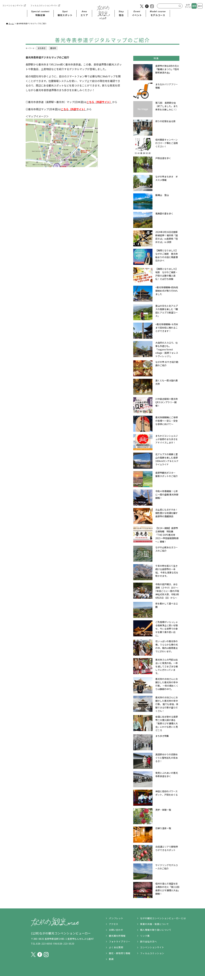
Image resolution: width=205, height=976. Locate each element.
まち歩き (41, 48)
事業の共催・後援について (154, 924)
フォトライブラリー (120, 941)
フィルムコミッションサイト (43, 5)
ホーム (11, 23)
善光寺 (53, 48)
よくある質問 (116, 947)
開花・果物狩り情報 (120, 953)
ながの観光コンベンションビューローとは (163, 918)
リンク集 (145, 935)
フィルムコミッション (152, 953)
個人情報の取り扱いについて (155, 929)
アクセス (113, 924)
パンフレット (116, 918)
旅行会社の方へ (148, 941)
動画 (111, 959)
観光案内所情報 (117, 935)
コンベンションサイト (12, 5)
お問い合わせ (116, 929)
